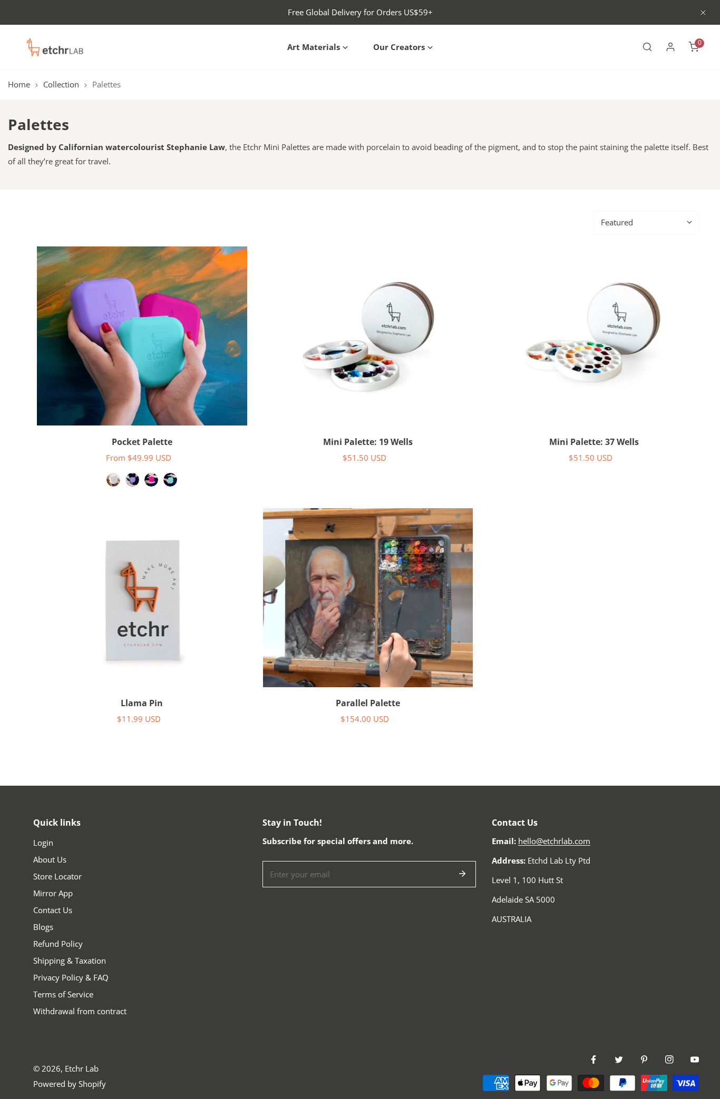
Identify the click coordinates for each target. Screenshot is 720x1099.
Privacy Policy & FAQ (71, 977)
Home (19, 84)
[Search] (647, 46)
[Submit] (462, 873)
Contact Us (52, 910)
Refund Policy (58, 943)
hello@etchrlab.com (554, 841)
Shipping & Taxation (69, 960)
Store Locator (57, 876)
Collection (61, 84)
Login (43, 842)
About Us (49, 859)
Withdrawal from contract (80, 1011)
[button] (318, 47)
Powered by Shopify (69, 1083)
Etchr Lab (82, 1068)
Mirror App (53, 893)
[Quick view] (226, 413)
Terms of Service (63, 994)
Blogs (43, 927)
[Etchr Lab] (55, 47)
